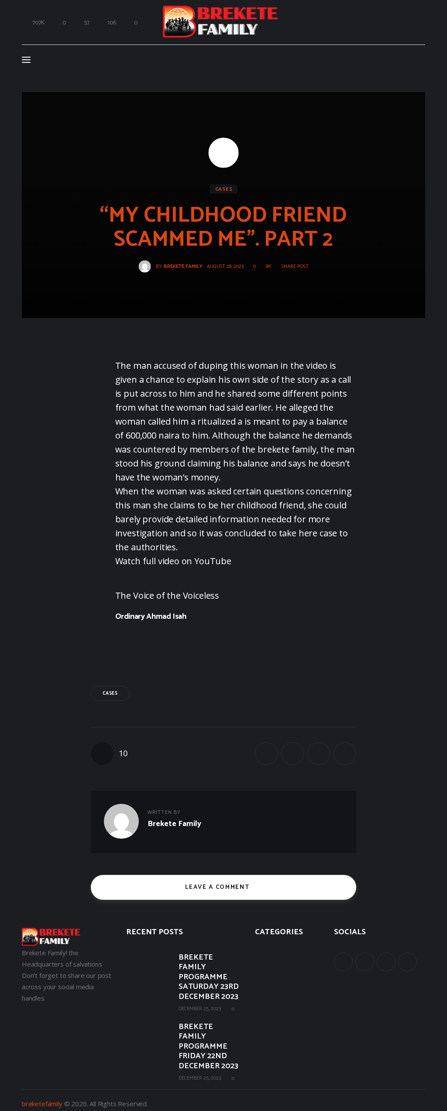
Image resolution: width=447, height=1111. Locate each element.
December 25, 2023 (200, 1009)
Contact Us (271, 1012)
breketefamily (42, 1103)
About (263, 954)
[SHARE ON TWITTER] (292, 753)
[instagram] (407, 962)
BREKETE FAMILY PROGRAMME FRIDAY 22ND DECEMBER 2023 (208, 1046)
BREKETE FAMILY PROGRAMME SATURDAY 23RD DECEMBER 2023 (209, 977)
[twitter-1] (364, 962)
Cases (224, 189)
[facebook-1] (343, 962)
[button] (292, 266)
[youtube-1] (386, 962)
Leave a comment (218, 887)
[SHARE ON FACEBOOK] (266, 753)
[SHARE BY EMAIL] (318, 753)
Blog (261, 993)
